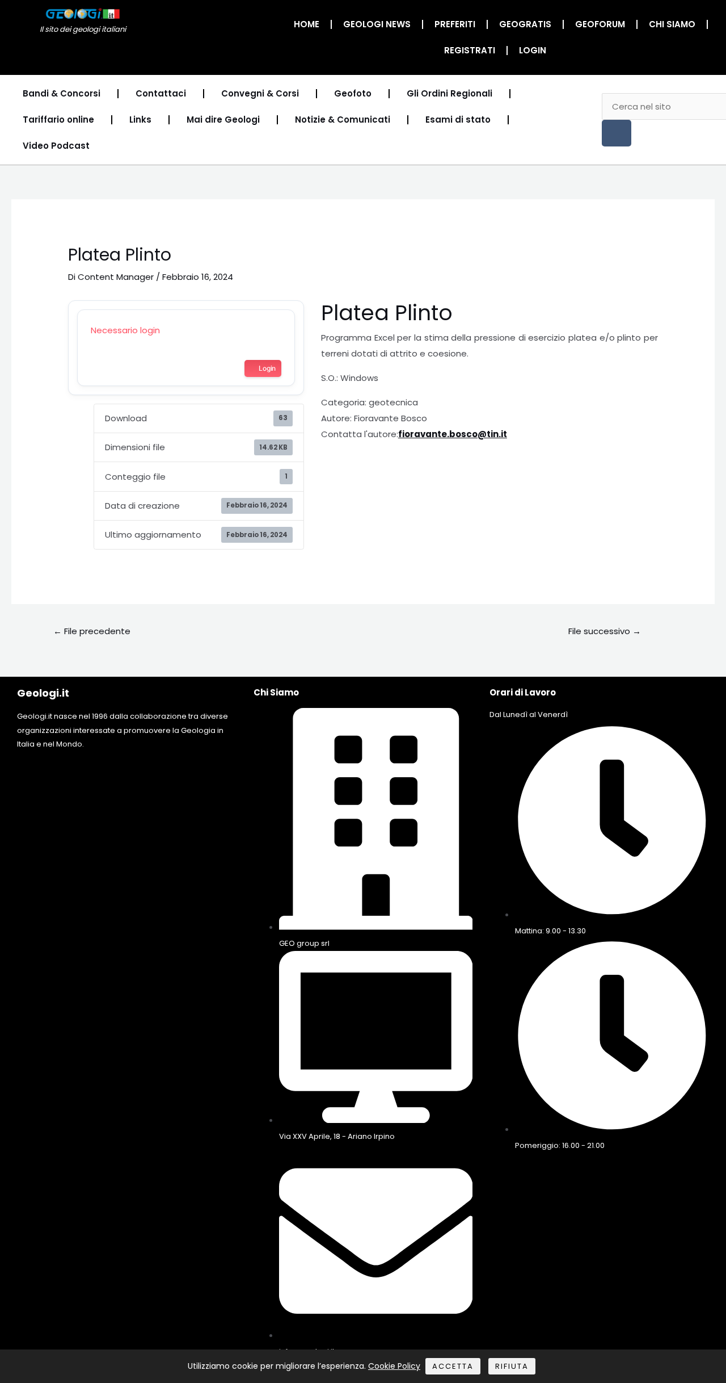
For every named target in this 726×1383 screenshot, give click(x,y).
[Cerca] (616, 133)
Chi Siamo (672, 24)
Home (306, 24)
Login (532, 50)
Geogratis (525, 24)
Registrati (469, 50)
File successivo (604, 631)
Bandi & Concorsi (61, 93)
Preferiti (454, 24)
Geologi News (377, 24)
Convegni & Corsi (260, 93)
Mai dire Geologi (223, 119)
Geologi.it (43, 693)
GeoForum (600, 24)
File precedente (91, 631)
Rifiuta (512, 1366)
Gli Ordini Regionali (449, 93)
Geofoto (353, 93)
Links (140, 119)
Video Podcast (56, 146)
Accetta (453, 1366)
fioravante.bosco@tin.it (452, 434)
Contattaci (161, 93)
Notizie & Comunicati (342, 119)
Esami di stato (458, 119)
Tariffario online (58, 119)
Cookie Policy (394, 1366)
